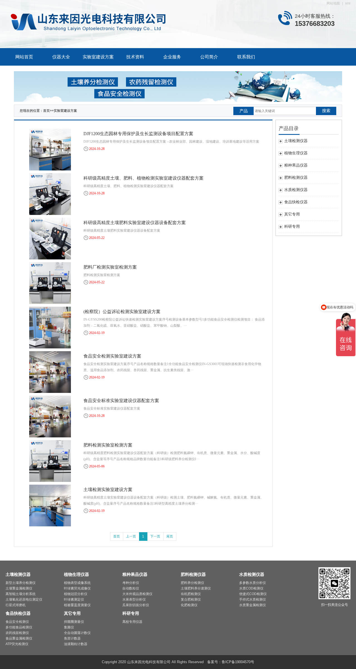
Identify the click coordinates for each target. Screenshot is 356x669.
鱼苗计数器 (72, 638)
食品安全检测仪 (17, 622)
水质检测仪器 (251, 574)
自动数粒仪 (130, 588)
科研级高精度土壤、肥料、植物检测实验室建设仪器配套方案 (143, 178)
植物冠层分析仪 (75, 594)
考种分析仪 (130, 583)
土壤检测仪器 (18, 574)
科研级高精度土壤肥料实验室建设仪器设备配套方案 (134, 222)
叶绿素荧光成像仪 (77, 588)
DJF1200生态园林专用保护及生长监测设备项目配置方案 (138, 133)
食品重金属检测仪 (19, 638)
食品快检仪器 (18, 613)
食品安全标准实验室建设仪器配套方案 (121, 400)
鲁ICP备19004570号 (238, 662)
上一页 (131, 536)
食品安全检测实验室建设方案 (112, 356)
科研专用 (130, 613)
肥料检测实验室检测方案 (107, 445)
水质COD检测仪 (251, 588)
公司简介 (209, 56)
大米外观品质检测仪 (137, 594)
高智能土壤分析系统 (21, 594)
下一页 (155, 536)
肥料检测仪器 (193, 574)
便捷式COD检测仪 (253, 594)
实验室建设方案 (98, 56)
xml (347, 3)
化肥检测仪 (189, 605)
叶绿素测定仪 (74, 599)
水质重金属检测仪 (252, 605)
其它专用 (72, 613)
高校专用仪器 (132, 622)
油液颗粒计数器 (75, 644)
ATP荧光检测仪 (17, 644)
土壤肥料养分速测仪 (196, 588)
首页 (46, 111)
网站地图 (333, 3)
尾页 (169, 536)
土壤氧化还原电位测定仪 (24, 599)
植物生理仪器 (76, 574)
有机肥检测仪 (191, 594)
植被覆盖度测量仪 (77, 605)
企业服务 (172, 56)
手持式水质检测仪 (252, 599)
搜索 (326, 110)
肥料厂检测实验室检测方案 (110, 267)
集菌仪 (69, 627)
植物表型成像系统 (77, 583)
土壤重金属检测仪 (19, 588)
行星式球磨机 (16, 605)
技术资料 (135, 56)
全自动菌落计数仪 (77, 633)
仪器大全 (61, 56)
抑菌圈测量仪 (74, 622)
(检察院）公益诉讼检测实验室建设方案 (121, 311)
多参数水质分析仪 (252, 583)
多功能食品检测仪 (19, 627)
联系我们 (246, 56)
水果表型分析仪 (134, 599)
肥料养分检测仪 (192, 583)
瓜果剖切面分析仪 (135, 605)
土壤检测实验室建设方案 (107, 489)
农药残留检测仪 (17, 633)
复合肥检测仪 (191, 599)
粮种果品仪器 (134, 574)
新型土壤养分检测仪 (21, 583)
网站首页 (24, 56)
